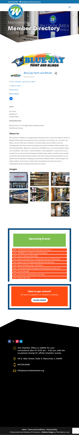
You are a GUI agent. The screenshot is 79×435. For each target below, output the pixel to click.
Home (24, 429)
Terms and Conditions (36, 429)
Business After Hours (24, 278)
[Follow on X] (13, 341)
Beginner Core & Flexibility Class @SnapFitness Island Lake (36, 262)
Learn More (39, 300)
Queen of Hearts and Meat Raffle (28, 256)
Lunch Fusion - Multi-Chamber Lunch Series (31, 274)
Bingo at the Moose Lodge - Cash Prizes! (30, 265)
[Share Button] (56, 73)
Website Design (48, 432)
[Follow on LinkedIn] (21, 341)
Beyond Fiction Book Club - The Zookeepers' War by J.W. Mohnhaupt (39, 259)
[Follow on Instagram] (17, 341)
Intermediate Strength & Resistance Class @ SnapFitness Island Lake (39, 268)
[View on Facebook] (11, 100)
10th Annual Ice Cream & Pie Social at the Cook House (34, 250)
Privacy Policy (52, 429)
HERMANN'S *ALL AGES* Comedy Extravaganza (33, 253)
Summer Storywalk (23, 271)
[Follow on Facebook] (9, 341)
